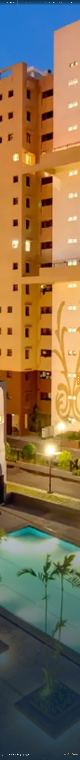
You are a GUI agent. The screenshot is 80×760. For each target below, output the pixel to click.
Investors (45, 2)
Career (62, 2)
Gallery (67, 2)
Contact (73, 2)
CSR (59, 2)
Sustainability (52, 2)
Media (39, 2)
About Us (25, 2)
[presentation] (65, 754)
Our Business (33, 2)
